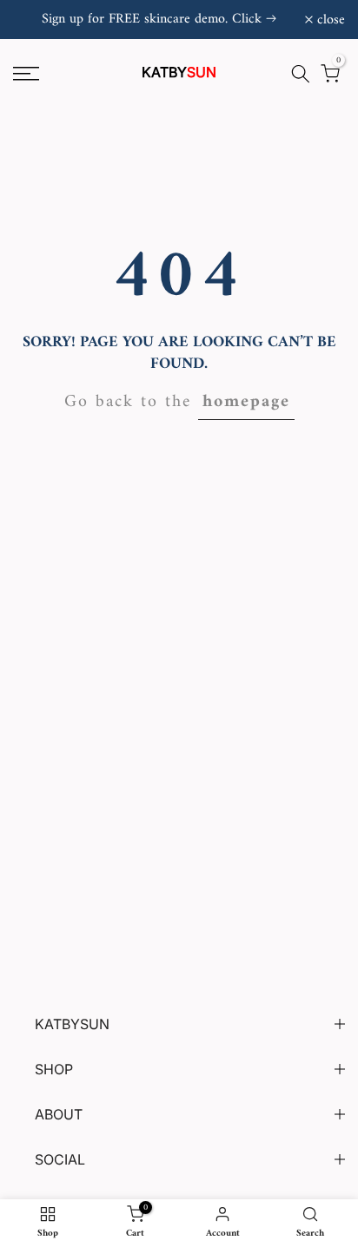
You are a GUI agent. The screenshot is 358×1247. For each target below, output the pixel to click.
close (329, 20)
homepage (246, 402)
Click (247, 19)
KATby (179, 72)
